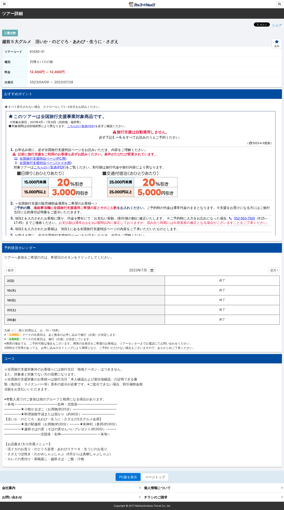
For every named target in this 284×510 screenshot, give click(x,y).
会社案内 (8, 488)
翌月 (273, 270)
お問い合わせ (12, 497)
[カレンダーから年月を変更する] (152, 270)
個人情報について (157, 488)
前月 (11, 270)
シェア (277, 25)
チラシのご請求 (155, 497)
